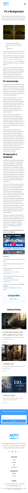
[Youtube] (15, 451)
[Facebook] (12, 451)
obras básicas (19, 97)
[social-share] (11, 299)
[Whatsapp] (19, 451)
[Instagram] (9, 451)
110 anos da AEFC (9, 395)
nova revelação (11, 89)
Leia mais (5, 341)
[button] (25, 4)
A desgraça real (8, 364)
